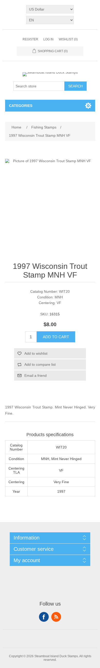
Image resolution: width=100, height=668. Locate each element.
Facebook (44, 617)
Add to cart (56, 337)
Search (75, 86)
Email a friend (35, 375)
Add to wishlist (35, 353)
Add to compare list (40, 364)
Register (30, 39)
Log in (48, 39)
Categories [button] (20, 106)
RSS (56, 617)
